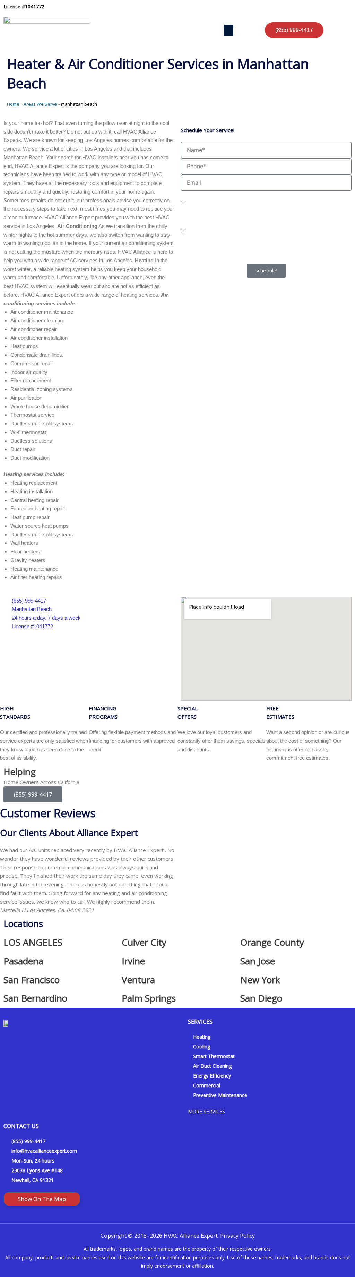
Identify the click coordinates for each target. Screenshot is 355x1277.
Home (13, 104)
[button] (228, 30)
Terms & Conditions (281, 259)
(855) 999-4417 (33, 794)
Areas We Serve (40, 104)
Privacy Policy (245, 259)
